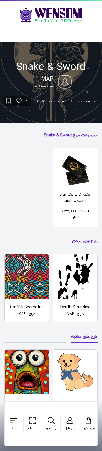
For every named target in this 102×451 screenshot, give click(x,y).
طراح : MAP (75, 314)
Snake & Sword (75, 200)
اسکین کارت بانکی (79, 195)
